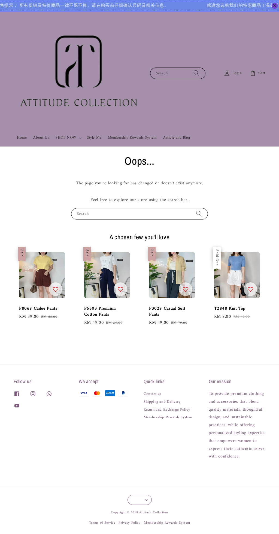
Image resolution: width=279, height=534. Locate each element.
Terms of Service (102, 523)
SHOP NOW (66, 137)
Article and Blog (176, 137)
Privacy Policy (130, 523)
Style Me (94, 137)
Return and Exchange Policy (167, 410)
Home (22, 137)
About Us (41, 137)
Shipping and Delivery (162, 402)
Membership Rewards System (132, 137)
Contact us (152, 394)
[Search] (196, 73)
